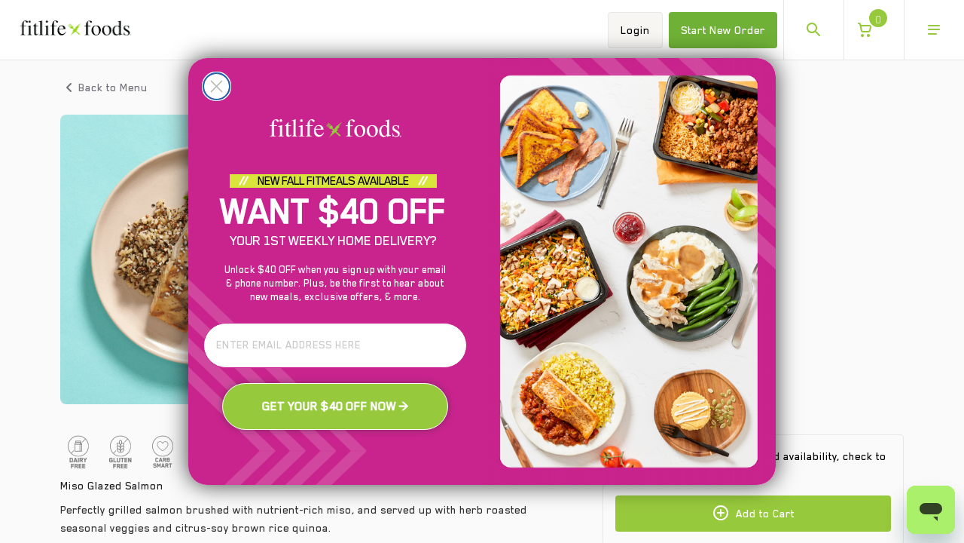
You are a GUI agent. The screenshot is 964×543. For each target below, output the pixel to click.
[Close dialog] (216, 86)
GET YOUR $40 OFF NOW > (335, 406)
